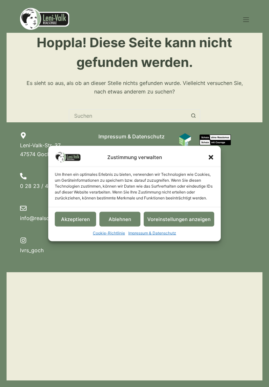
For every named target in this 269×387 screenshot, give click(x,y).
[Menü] (246, 20)
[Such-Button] (193, 115)
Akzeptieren (75, 219)
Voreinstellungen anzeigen (179, 219)
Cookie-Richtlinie (109, 233)
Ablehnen (120, 219)
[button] (211, 157)
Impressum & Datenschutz (152, 233)
